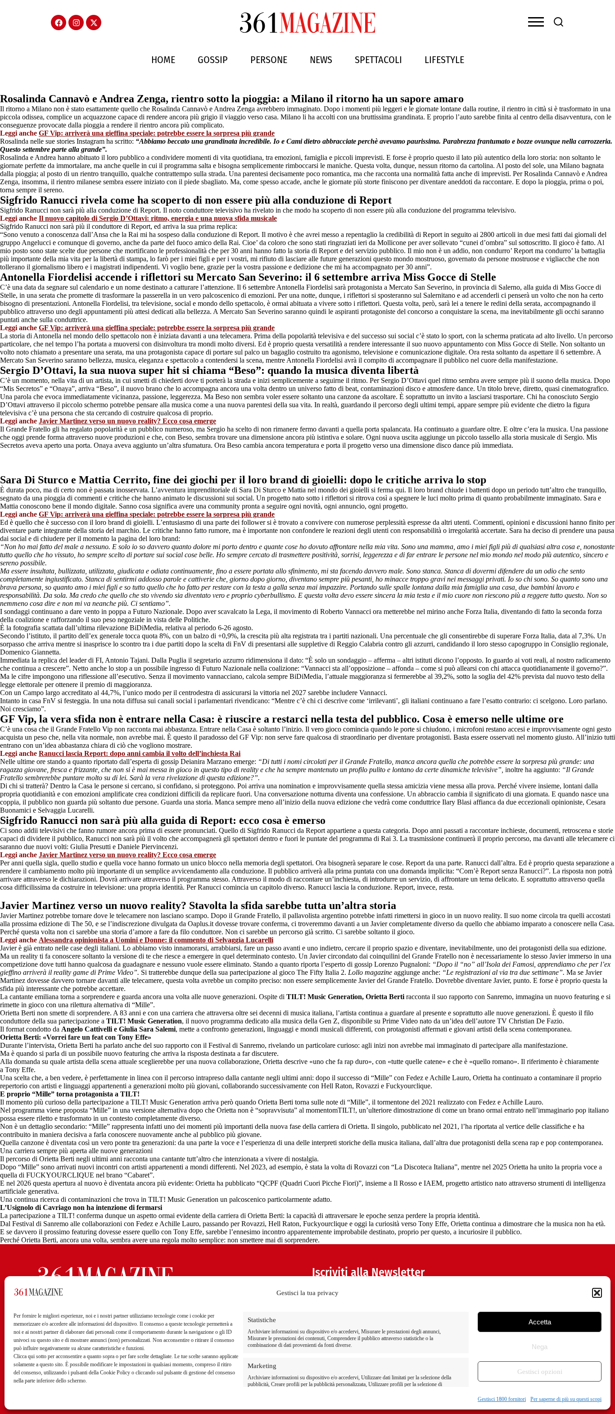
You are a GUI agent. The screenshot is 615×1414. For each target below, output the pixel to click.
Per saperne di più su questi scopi (565, 1399)
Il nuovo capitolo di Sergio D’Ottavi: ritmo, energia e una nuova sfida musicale (158, 218)
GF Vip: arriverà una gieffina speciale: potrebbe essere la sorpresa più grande (157, 133)
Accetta (540, 1322)
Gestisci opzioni (539, 1371)
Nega (539, 1346)
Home (163, 60)
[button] (596, 1292)
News (321, 60)
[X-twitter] (93, 22)
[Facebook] (58, 22)
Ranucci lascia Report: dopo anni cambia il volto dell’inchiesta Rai (139, 753)
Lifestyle (444, 60)
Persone (268, 60)
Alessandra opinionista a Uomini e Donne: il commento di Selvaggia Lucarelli (156, 940)
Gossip (213, 60)
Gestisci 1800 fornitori (502, 1399)
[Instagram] (76, 22)
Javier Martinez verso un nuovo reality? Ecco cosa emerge (127, 421)
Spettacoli (378, 60)
